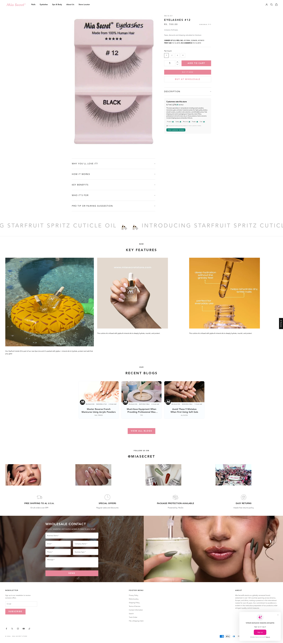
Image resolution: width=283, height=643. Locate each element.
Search (131, 613)
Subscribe (15, 611)
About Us (70, 4)
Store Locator (84, 4)
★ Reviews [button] (281, 323)
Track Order (133, 617)
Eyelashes (44, 4)
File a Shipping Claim (136, 621)
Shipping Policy (134, 603)
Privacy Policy (133, 595)
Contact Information (136, 610)
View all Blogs (141, 431)
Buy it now (187, 72)
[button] (44, 622)
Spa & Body (57, 4)
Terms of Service (134, 606)
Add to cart (196, 63)
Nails (33, 4)
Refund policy (134, 599)
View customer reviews (176, 130)
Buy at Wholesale (187, 79)
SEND (71, 573)
